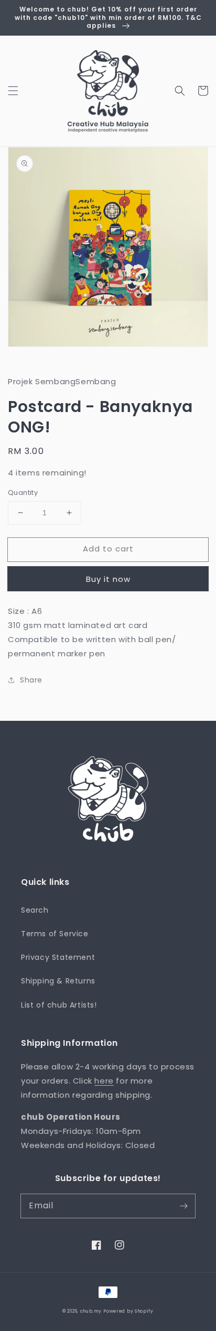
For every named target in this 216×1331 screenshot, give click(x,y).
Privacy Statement (58, 957)
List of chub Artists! (59, 1005)
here (103, 1080)
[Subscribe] (183, 1205)
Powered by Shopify (128, 1311)
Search (35, 910)
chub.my (91, 1311)
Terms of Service (55, 933)
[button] (13, 90)
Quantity (23, 492)
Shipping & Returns (58, 981)
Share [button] (31, 680)
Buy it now (108, 579)
